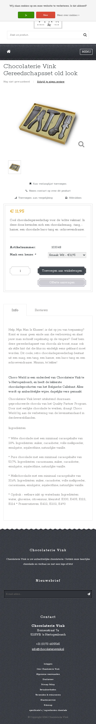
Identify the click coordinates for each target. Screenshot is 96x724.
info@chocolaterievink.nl (48, 649)
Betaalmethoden (48, 690)
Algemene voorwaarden (48, 674)
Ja (26, 15)
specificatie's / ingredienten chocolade (48, 710)
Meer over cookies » (68, 15)
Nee (45, 15)
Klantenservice (48, 700)
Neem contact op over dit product (50, 190)
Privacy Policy (48, 684)
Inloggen (48, 664)
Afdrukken (75, 197)
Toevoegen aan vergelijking (35, 197)
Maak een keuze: (23, 254)
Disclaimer (48, 679)
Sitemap (48, 705)
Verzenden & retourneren (48, 695)
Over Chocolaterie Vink (48, 669)
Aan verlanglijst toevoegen (49, 183)
